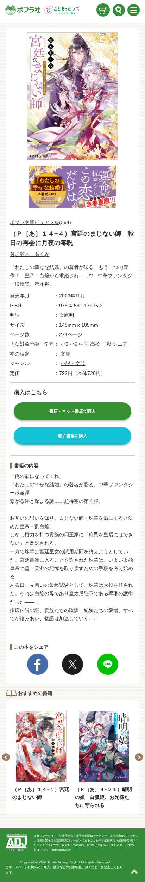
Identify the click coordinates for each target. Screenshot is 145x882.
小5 (64, 344)
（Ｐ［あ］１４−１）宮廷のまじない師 (40, 793)
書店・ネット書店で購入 (72, 411)
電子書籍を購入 (72, 435)
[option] (41, 756)
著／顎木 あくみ (29, 254)
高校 (95, 344)
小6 (73, 344)
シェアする (37, 664)
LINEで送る (107, 664)
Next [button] (139, 757)
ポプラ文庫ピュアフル (34, 222)
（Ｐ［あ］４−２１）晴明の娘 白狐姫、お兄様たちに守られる (103, 797)
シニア (120, 344)
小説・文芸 (73, 363)
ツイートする (72, 664)
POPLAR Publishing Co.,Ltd (59, 862)
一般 (106, 344)
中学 (84, 344)
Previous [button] (6, 757)
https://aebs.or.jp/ (61, 849)
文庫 (65, 354)
